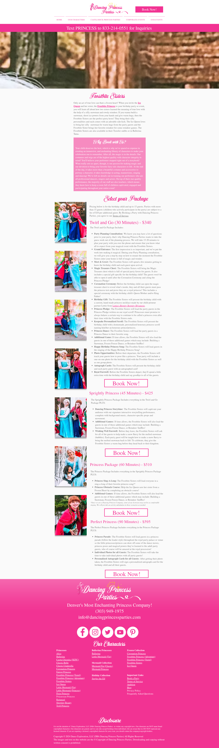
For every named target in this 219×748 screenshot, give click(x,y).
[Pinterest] (132, 632)
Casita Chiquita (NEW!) (67, 659)
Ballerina (60, 656)
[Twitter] (107, 632)
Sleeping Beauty (64, 702)
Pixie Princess (62, 693)
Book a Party (133, 678)
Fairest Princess (63, 671)
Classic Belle (62, 662)
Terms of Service (120, 215)
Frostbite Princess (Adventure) (70, 678)
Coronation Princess (65, 668)
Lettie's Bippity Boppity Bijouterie (129, 305)
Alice (58, 653)
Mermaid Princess (100, 669)
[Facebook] (82, 632)
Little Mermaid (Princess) (68, 690)
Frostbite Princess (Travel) (68, 675)
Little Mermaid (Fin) (66, 687)
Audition (131, 684)
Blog (129, 687)
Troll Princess (62, 705)
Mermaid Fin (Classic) (102, 666)
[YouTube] (120, 632)
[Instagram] (95, 632)
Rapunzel (60, 699)
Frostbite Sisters (64, 681)
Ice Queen (61, 684)
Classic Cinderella (64, 665)
